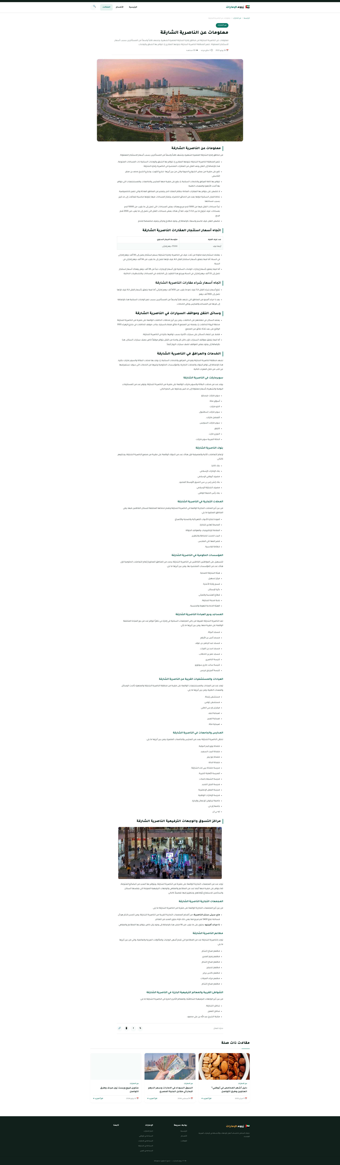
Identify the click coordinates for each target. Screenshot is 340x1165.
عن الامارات (237, 18)
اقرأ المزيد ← (206, 1099)
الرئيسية (133, 7)
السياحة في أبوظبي (146, 1136)
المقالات (106, 7)
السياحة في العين (146, 1151)
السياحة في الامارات (145, 1141)
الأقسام (119, 7)
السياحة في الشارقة (145, 1146)
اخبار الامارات (148, 1131)
